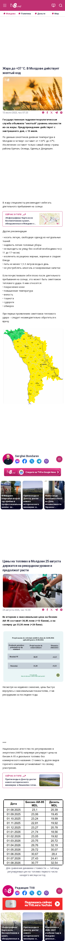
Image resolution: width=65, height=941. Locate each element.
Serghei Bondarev (27, 456)
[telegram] (56, 112)
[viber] (61, 112)
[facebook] (47, 112)
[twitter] (51, 112)
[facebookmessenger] (43, 112)
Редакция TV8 (25, 887)
